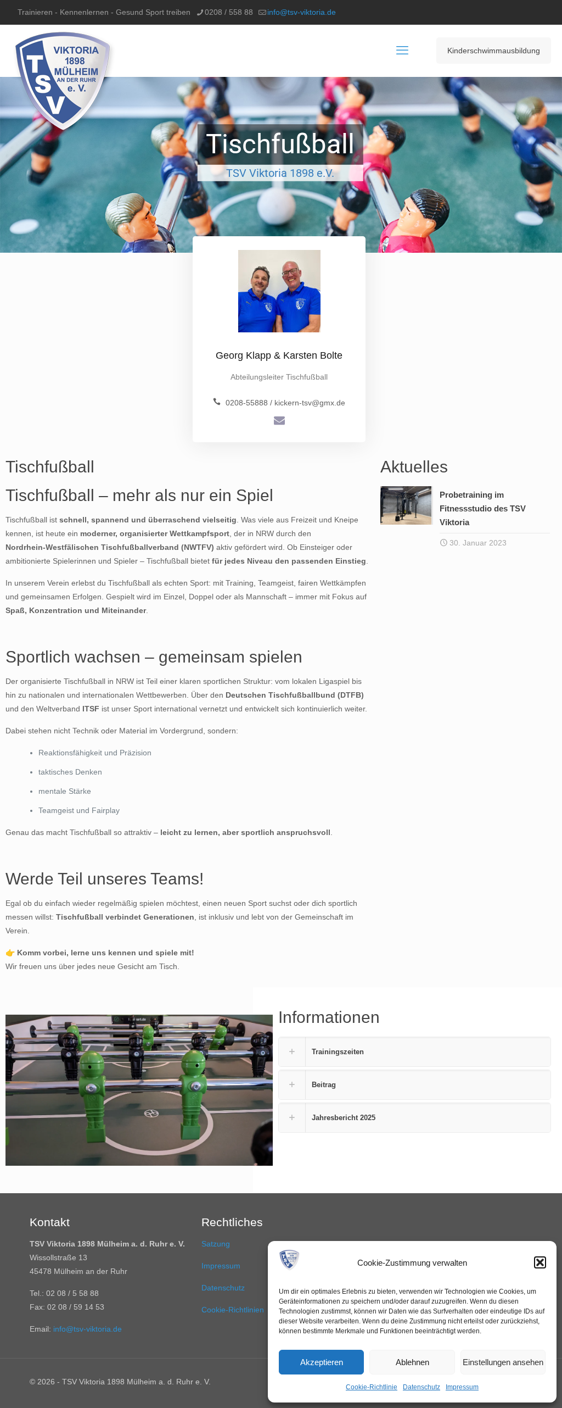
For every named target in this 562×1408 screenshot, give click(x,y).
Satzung (215, 1243)
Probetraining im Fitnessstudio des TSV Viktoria (483, 508)
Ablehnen (412, 1362)
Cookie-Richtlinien (232, 1309)
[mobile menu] (402, 50)
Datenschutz (421, 1387)
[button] (540, 1262)
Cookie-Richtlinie (371, 1387)
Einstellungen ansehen (503, 1362)
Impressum (462, 1387)
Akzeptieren (321, 1362)
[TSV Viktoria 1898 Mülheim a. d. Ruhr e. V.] (64, 83)
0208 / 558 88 (229, 12)
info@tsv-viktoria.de (301, 12)
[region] (281, 165)
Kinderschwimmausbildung (493, 50)
